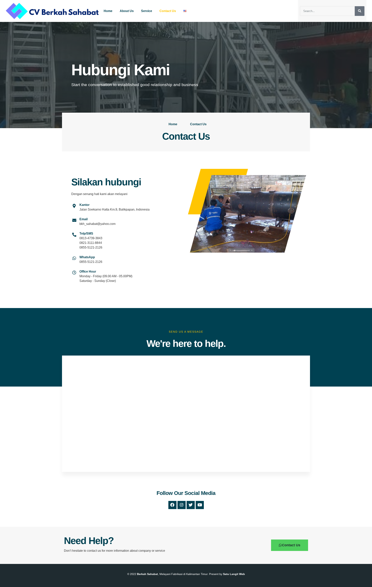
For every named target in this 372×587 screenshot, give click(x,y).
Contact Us (167, 11)
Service (146, 11)
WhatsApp (87, 257)
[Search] (359, 11)
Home (108, 11)
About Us (127, 11)
